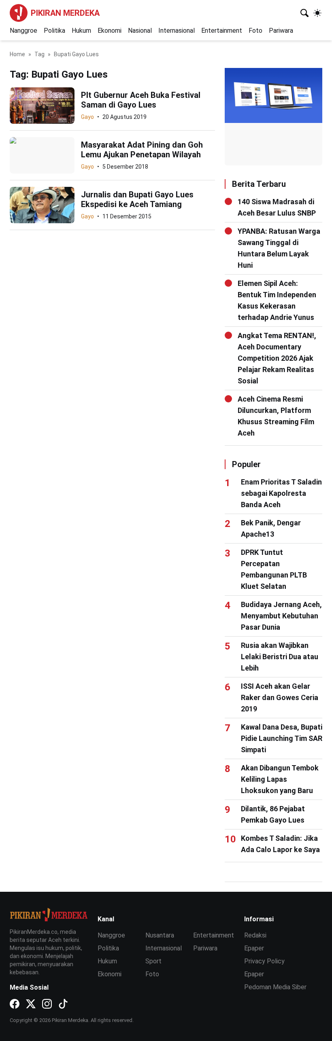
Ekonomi (109, 30)
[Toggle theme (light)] (317, 13)
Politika (54, 30)
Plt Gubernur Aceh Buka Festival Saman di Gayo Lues (140, 100)
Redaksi (255, 935)
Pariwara (281, 30)
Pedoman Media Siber (275, 987)
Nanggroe (23, 30)
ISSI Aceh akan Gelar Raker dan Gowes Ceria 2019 (279, 697)
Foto (255, 30)
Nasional (140, 30)
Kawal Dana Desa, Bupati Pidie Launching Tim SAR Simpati (281, 738)
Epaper (254, 948)
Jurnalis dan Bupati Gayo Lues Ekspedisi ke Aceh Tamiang (137, 199)
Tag (39, 54)
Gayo (87, 117)
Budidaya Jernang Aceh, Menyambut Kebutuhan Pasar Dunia (281, 615)
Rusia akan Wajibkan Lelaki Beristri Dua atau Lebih (279, 656)
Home (17, 54)
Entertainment (221, 30)
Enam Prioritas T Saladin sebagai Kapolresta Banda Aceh (281, 493)
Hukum (81, 30)
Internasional (176, 30)
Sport (153, 961)
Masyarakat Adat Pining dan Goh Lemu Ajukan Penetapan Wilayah (142, 149)
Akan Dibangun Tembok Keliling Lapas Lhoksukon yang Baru (280, 779)
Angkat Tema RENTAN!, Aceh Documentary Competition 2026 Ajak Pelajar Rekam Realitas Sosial (277, 358)
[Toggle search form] (304, 13)
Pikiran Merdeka (65, 13)
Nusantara (159, 935)
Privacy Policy (264, 961)
